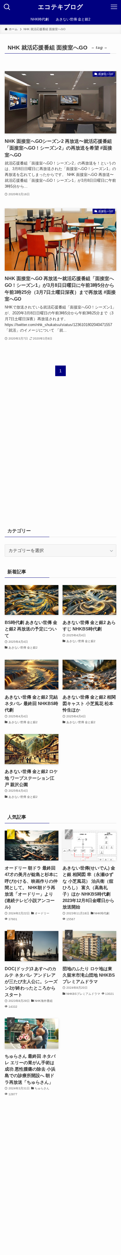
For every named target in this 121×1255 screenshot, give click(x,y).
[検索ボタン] (7, 7)
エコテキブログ (60, 7)
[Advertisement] (60, 455)
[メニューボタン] (114, 7)
